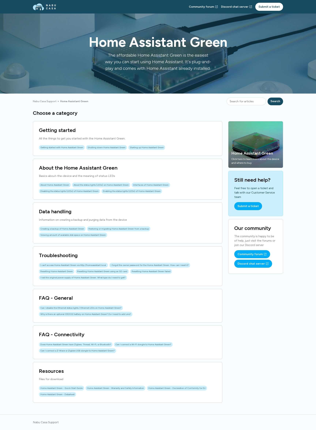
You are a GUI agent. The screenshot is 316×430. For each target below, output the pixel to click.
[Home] (44, 6)
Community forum (201, 6)
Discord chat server (234, 6)
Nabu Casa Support (45, 101)
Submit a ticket (269, 6)
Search (275, 101)
